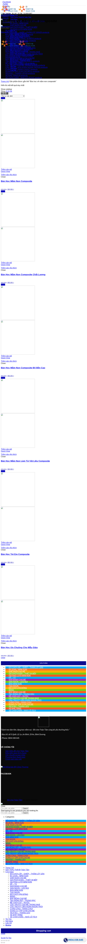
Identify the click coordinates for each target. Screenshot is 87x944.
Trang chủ (5, 81)
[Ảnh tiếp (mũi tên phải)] (4, 942)
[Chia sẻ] (4, 940)
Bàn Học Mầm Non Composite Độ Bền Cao (23, 368)
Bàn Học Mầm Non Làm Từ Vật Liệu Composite (25, 461)
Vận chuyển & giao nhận (15, 755)
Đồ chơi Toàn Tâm (14, 800)
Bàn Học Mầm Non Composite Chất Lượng (23, 274)
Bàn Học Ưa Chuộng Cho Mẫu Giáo (19, 647)
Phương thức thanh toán (15, 757)
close (3, 658)
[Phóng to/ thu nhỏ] (9, 940)
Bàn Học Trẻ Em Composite (15, 554)
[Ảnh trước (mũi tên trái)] (2, 942)
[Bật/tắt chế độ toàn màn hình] (6, 940)
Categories (5, 26)
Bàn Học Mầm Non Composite (16, 181)
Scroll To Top (6, 938)
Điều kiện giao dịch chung (15, 753)
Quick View (5, 171)
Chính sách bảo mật (13, 759)
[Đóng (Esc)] (2, 940)
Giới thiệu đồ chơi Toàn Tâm (16, 751)
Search (25, 808)
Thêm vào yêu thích (9, 175)
